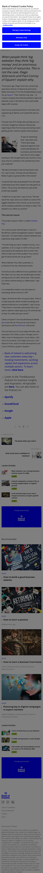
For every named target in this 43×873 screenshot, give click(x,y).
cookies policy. (8, 25)
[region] (21, 24)
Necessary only (21, 38)
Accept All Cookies (21, 45)
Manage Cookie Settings (21, 30)
